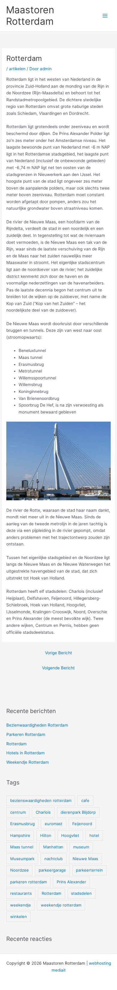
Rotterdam (16, 743)
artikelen (17, 68)
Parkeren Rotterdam (25, 734)
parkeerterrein (89, 870)
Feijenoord (82, 823)
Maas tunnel (21, 846)
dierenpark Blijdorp (78, 812)
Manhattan (53, 846)
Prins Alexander (71, 881)
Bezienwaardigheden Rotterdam (37, 725)
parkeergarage (52, 870)
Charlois (43, 812)
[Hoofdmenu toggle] (105, 16)
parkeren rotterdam (28, 881)
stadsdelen (81, 893)
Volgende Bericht (58, 667)
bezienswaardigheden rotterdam (40, 800)
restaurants (21, 893)
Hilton (45, 835)
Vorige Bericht (58, 652)
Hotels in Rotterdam (25, 752)
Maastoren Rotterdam (30, 15)
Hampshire (20, 835)
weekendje (20, 905)
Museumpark (22, 858)
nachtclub (53, 858)
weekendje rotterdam (61, 905)
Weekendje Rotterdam (27, 762)
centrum (18, 812)
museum (81, 846)
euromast (53, 823)
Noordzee (19, 870)
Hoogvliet (70, 835)
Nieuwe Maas (85, 858)
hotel (94, 835)
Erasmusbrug (22, 823)
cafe (85, 800)
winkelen (18, 916)
